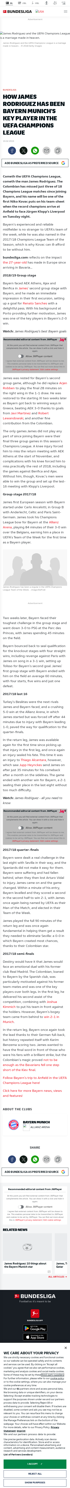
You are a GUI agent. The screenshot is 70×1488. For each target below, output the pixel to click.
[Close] (66, 1348)
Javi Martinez (20, 413)
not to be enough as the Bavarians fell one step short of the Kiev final (31, 1065)
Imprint (21, 1431)
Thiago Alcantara (33, 760)
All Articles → (57, 1276)
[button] (65, 11)
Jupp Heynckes (30, 765)
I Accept (32, 1464)
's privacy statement (25, 370)
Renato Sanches (35, 303)
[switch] (21, 356)
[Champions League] (55, 3)
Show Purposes (35, 1483)
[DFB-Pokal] (46, 3)
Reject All (35, 1474)
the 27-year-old (15, 262)
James (23, 288)
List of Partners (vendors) (18, 1455)
